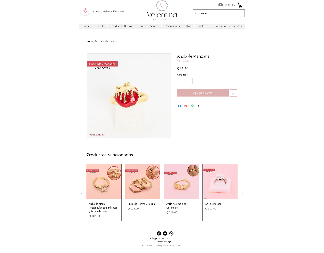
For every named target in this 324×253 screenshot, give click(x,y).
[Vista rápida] (104, 181)
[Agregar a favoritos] (233, 93)
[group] (162, 192)
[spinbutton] (185, 81)
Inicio (90, 41)
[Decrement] (180, 81)
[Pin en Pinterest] (186, 106)
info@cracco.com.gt (161, 238)
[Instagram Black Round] (171, 233)
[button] (240, 5)
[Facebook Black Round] (159, 233)
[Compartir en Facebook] (179, 106)
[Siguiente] (243, 193)
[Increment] (190, 81)
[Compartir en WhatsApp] (192, 106)
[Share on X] (199, 106)
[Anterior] (81, 193)
